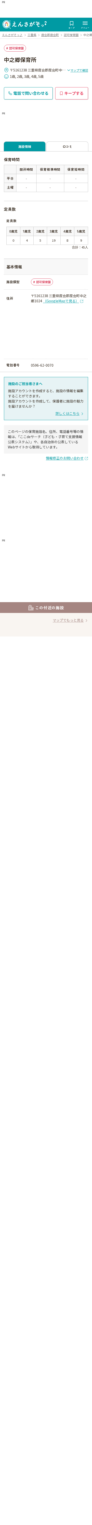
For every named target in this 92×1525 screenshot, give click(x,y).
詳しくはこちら (67, 413)
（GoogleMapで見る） (61, 300)
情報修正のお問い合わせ (65, 458)
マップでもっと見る (68, 620)
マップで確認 (79, 70)
